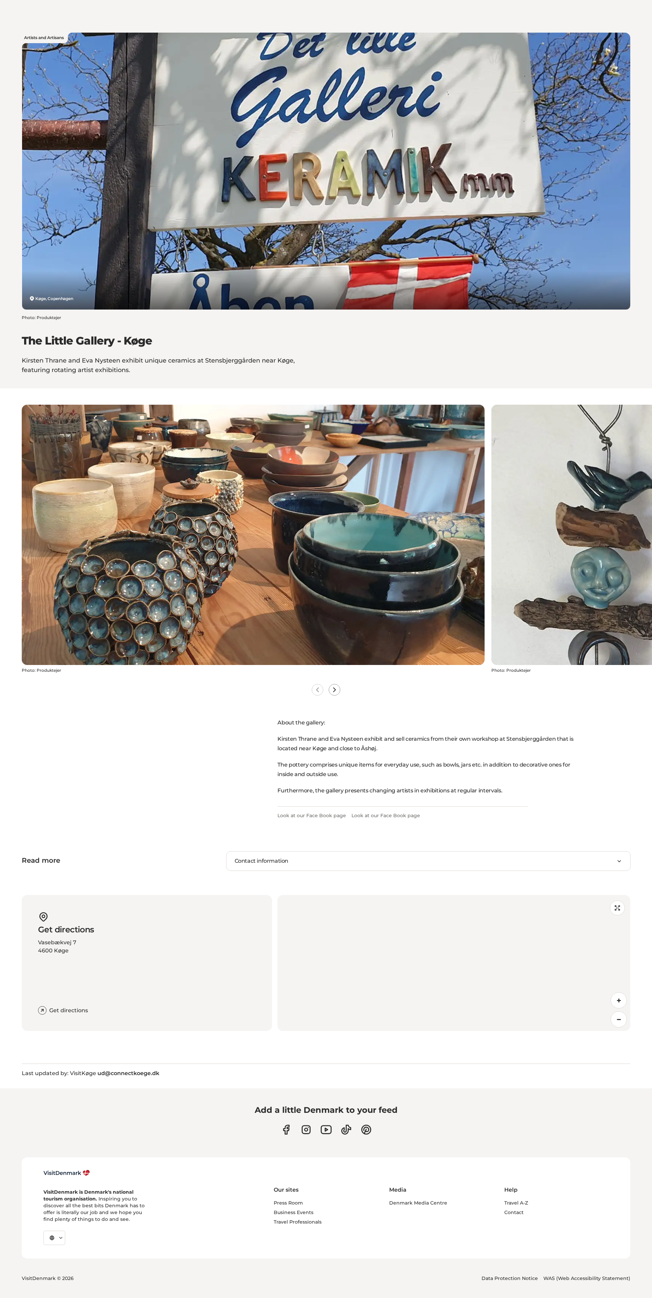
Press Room (288, 1203)
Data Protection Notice (510, 1278)
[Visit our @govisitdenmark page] (346, 1130)
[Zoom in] (619, 1000)
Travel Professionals (298, 1222)
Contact (514, 1212)
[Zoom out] (619, 1019)
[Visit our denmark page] (286, 1130)
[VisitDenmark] (66, 1173)
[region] (453, 963)
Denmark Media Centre (418, 1203)
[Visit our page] (306, 1130)
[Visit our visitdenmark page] (326, 1130)
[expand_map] (617, 907)
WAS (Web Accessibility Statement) (586, 1278)
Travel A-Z (516, 1203)
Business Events (293, 1212)
